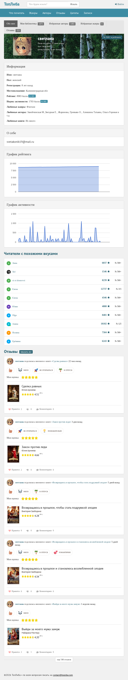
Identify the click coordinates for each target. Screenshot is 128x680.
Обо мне (10, 23)
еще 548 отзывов (64, 659)
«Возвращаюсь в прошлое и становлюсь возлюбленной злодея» (82, 542)
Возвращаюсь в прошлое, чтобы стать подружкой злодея (59, 507)
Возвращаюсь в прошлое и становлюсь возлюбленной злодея (62, 568)
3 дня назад (77, 422)
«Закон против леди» (62, 422)
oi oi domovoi (18, 280)
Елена (15, 289)
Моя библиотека (31, 23)
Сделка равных (32, 386)
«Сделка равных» (60, 361)
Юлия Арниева (29, 389)
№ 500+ (32, 96)
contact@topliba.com (63, 675)
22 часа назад (74, 361)
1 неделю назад (88, 604)
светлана (46, 38)
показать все (26, 352)
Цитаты (74, 13)
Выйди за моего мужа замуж (41, 629)
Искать (73, 4)
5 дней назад (114, 482)
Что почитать (16, 13)
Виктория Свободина (31, 511)
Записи (88, 13)
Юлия (15, 306)
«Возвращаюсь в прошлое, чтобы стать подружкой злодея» (80, 482)
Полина (15, 332)
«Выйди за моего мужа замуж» (66, 604)
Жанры (33, 13)
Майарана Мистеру (30, 632)
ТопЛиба (11, 4)
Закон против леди (34, 447)
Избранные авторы (61, 23)
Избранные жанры (91, 23)
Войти (120, 4)
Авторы (46, 13)
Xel (14, 271)
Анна (14, 263)
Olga (14, 315)
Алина (15, 324)
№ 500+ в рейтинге (112, 37)
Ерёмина (16, 341)
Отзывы (60, 13)
